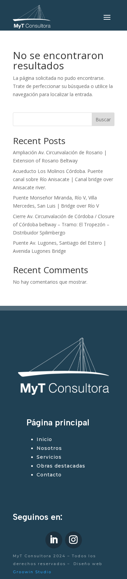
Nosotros (49, 448)
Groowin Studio (32, 571)
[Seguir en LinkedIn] (53, 539)
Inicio (44, 439)
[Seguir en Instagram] (73, 539)
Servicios (49, 457)
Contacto (49, 475)
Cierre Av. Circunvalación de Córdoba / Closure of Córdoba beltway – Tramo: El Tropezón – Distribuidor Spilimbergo (63, 224)
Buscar (103, 119)
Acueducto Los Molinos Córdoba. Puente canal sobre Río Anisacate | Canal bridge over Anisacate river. (63, 179)
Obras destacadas (61, 466)
